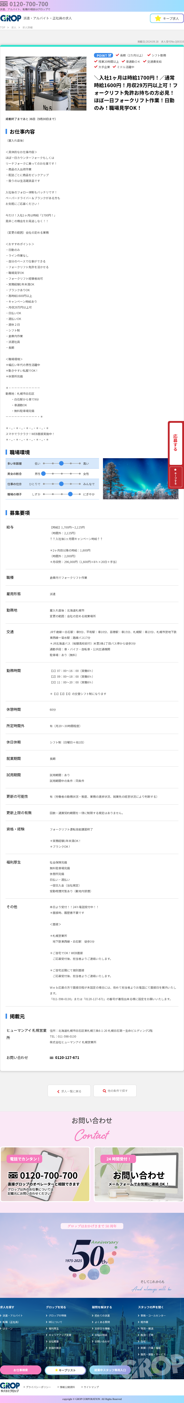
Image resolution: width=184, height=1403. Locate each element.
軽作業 (144, 1322)
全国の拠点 (55, 1348)
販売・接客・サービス (153, 1354)
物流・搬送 (147, 1328)
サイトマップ (91, 1387)
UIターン (8, 1328)
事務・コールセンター (153, 1315)
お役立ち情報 (102, 1328)
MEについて (55, 1322)
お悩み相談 (101, 1335)
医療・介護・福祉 (151, 1348)
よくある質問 (102, 1322)
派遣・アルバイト (13, 1315)
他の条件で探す (118, 1090)
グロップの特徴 (57, 1315)
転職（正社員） (11, 1322)
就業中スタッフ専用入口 (110, 1370)
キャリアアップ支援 (60, 1335)
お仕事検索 (20, 1370)
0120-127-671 (67, 1057)
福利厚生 (54, 1328)
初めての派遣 (102, 1315)
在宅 (143, 1341)
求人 (13, 27)
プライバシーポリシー (38, 1387)
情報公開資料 (67, 1387)
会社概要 (54, 1341)
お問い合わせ (102, 1341)
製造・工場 (147, 1335)
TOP (2, 27)
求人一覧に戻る (71, 1091)
